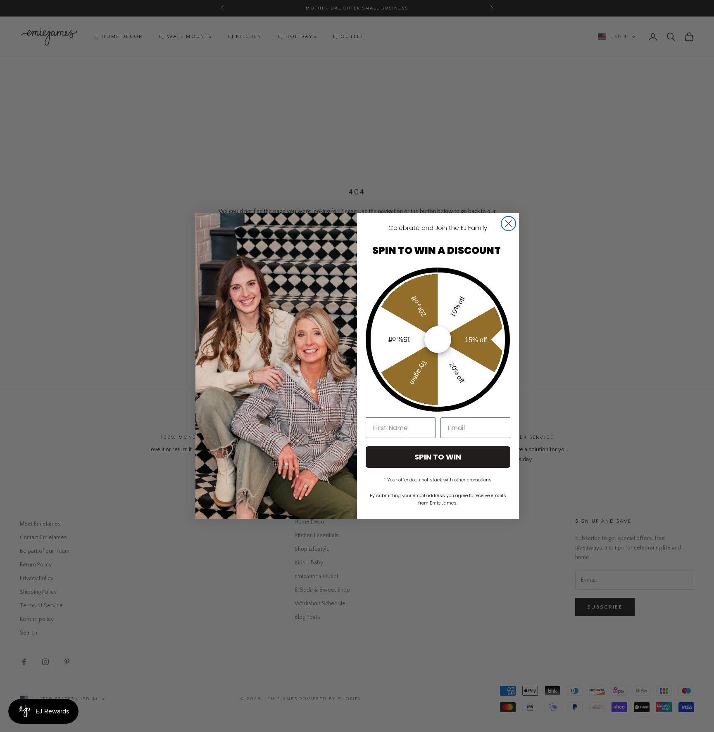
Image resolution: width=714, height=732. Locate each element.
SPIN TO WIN (437, 457)
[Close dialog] (508, 223)
